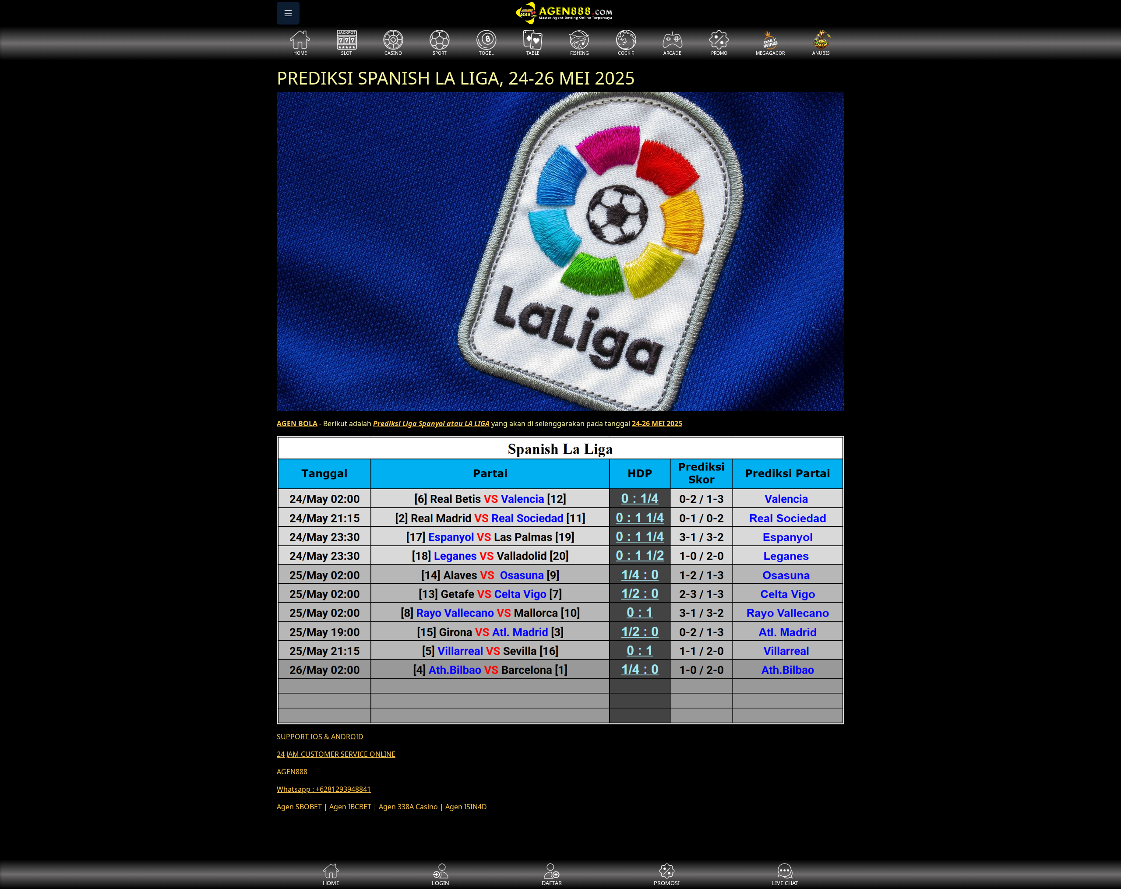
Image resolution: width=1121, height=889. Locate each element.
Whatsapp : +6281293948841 (324, 789)
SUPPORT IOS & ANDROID (320, 736)
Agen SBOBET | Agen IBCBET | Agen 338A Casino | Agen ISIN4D (382, 806)
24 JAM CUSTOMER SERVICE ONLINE (336, 754)
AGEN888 (292, 771)
